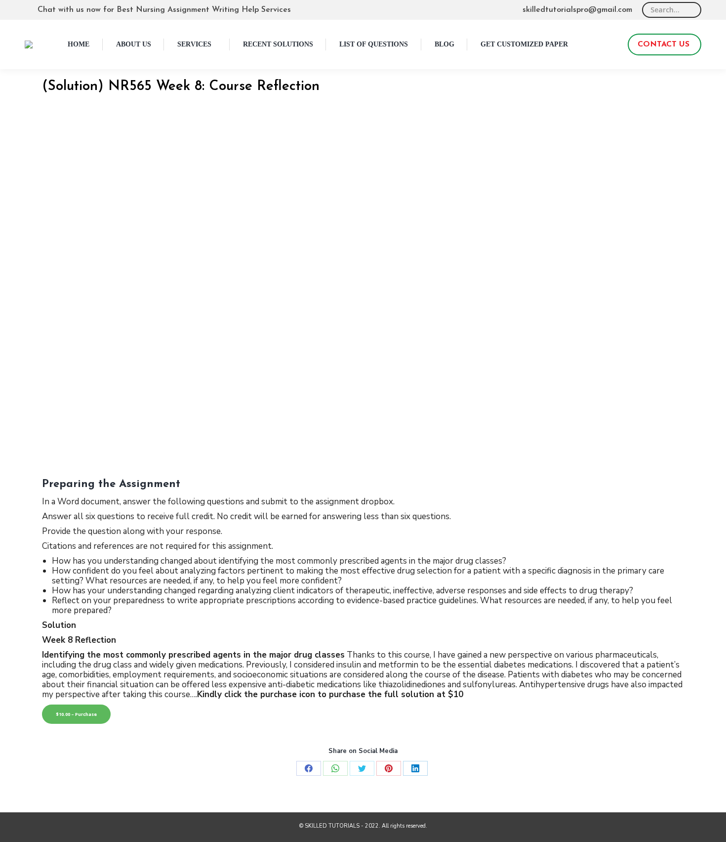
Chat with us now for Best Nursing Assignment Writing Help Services (164, 10)
